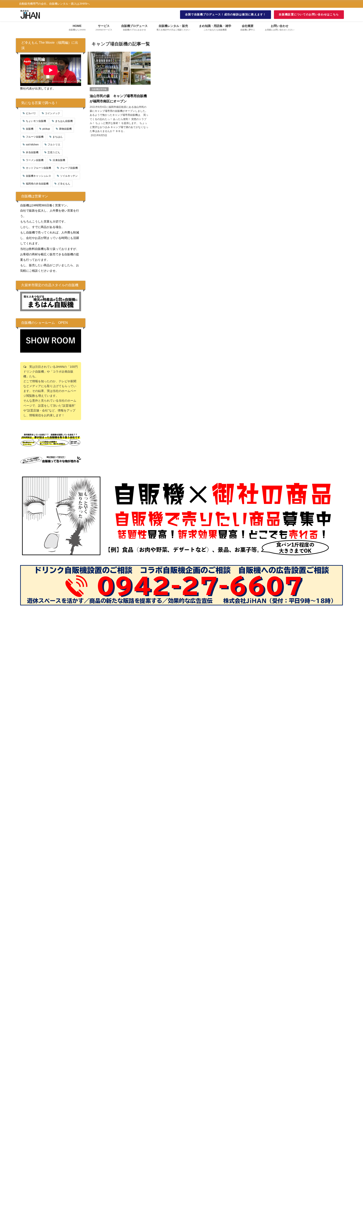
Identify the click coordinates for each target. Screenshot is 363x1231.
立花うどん (53, 152)
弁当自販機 (32, 152)
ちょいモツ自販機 (36, 121)
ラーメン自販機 (34, 160)
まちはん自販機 (64, 121)
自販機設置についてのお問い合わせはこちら (309, 14)
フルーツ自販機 (34, 137)
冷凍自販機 (59, 160)
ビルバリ (31, 113)
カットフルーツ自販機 (38, 168)
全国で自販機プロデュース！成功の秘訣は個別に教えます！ (225, 14)
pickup (46, 129)
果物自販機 (65, 129)
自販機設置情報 (99, 89)
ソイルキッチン (69, 176)
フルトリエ (54, 144)
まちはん (58, 137)
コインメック (52, 113)
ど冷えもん (64, 183)
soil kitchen (32, 144)
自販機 (29, 129)
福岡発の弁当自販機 (37, 183)
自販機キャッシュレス (38, 176)
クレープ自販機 (69, 168)
